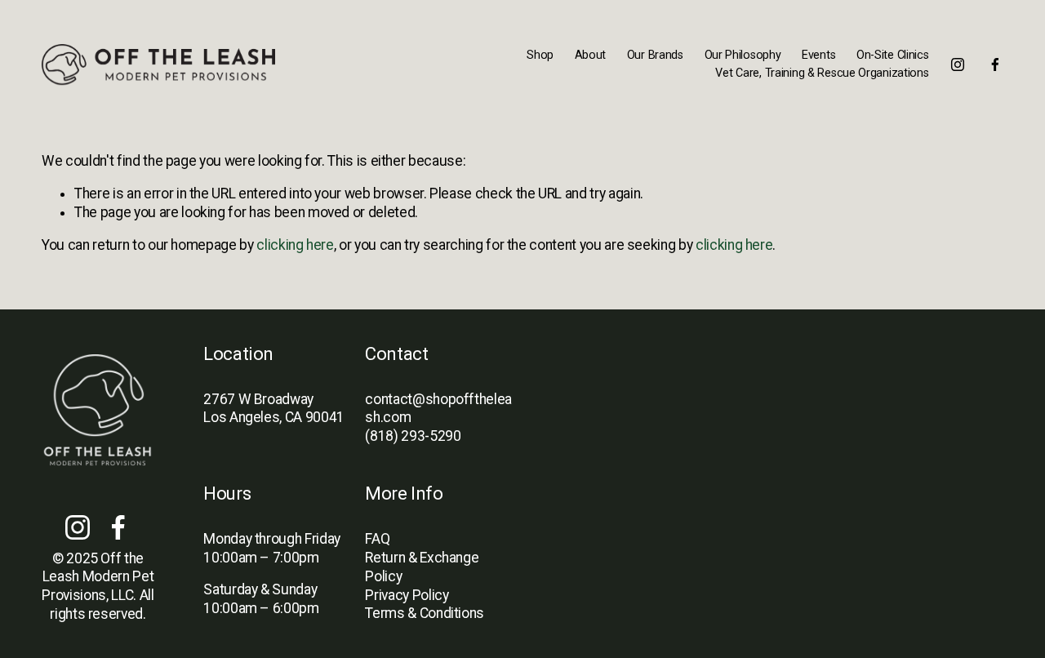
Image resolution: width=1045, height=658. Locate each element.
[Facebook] (995, 64)
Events (818, 55)
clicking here (294, 245)
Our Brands (655, 55)
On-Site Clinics (892, 55)
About (591, 55)
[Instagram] (957, 64)
